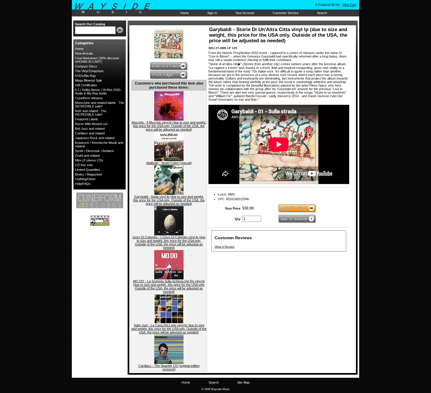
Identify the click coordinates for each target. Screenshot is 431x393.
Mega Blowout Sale (88, 80)
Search (322, 13)
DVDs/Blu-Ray (85, 75)
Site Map (243, 382)
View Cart (349, 4)
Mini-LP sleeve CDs (89, 160)
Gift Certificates (86, 85)
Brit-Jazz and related (90, 128)
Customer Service (285, 13)
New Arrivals (84, 53)
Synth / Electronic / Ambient (94, 151)
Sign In (212, 13)
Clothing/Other (85, 179)
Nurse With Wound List (91, 124)
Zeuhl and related (87, 155)
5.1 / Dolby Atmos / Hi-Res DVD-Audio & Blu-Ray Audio (98, 91)
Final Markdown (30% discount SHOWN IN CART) (97, 59)
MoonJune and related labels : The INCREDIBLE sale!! (99, 104)
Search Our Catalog (90, 24)
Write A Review (224, 246)
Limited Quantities (87, 169)
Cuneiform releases (89, 98)
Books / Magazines (88, 174)
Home (184, 13)
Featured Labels (86, 119)
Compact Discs (86, 66)
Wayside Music (115, 8)
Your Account (244, 13)
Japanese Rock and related (94, 138)
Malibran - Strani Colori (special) (169, 163)
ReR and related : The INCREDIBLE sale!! (90, 112)
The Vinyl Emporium (89, 71)
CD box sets (84, 165)
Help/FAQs (83, 183)
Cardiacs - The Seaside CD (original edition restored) (169, 367)
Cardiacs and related (90, 133)
